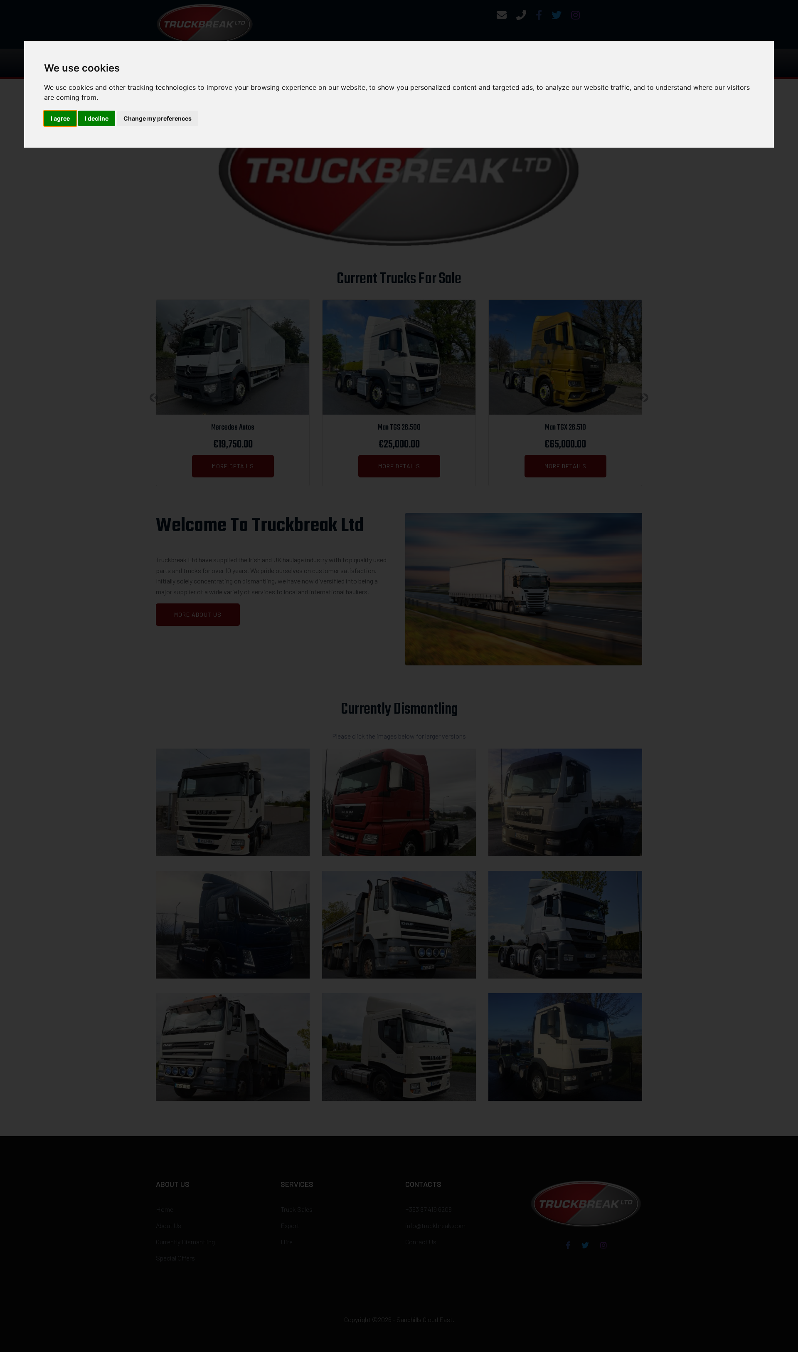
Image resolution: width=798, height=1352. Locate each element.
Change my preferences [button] (157, 118)
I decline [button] (96, 118)
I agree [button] (60, 118)
